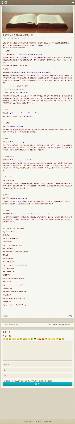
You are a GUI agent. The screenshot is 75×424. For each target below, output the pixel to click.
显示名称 (7, 364)
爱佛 (4, 2)
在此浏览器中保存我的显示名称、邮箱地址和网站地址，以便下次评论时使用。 (28, 381)
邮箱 (5, 370)
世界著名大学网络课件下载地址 (18, 35)
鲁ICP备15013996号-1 (45, 421)
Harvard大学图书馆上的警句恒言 (59, 325)
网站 (5, 375)
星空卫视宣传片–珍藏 (11, 325)
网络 (36, 204)
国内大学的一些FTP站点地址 (19, 43)
